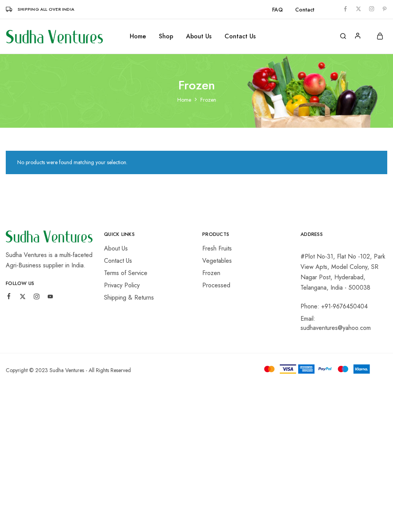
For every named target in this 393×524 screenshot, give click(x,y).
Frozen (211, 273)
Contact (304, 9)
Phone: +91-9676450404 (334, 306)
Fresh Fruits (217, 248)
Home (138, 36)
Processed (216, 285)
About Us (198, 36)
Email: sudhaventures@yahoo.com (336, 323)
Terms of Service (125, 273)
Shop (166, 36)
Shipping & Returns (129, 297)
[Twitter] (23, 297)
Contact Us (240, 36)
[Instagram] (36, 297)
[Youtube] (50, 297)
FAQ (277, 9)
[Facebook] (9, 297)
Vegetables (217, 260)
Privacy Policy (122, 285)
